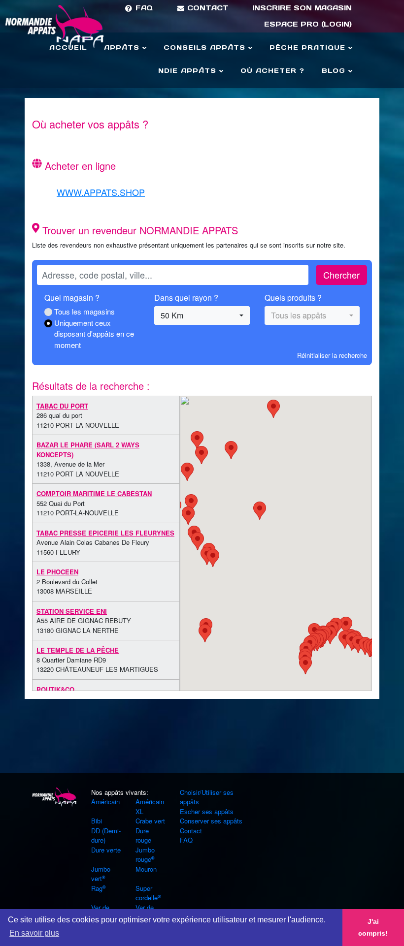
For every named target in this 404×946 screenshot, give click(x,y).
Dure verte (106, 849)
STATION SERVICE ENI (71, 611)
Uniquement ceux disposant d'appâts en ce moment (94, 333)
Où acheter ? (272, 70)
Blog (335, 70)
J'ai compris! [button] (373, 927)
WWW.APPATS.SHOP (101, 192)
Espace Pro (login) (308, 24)
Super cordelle (146, 893)
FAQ (143, 7)
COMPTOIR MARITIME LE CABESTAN (94, 493)
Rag (96, 888)
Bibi (96, 820)
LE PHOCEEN (57, 571)
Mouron (146, 869)
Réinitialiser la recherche (332, 355)
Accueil (68, 47)
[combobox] (201, 315)
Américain (105, 801)
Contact (207, 7)
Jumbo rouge (145, 854)
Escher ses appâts (207, 811)
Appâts (123, 47)
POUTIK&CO (55, 689)
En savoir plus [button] (34, 933)
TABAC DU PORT (62, 405)
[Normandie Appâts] (54, 796)
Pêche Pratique (308, 47)
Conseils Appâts (206, 47)
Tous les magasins (84, 311)
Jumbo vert (100, 873)
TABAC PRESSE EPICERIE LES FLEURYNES (105, 532)
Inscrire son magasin (302, 7)
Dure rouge (143, 835)
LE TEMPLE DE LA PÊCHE (77, 650)
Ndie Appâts (188, 70)
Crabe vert (150, 820)
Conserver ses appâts (211, 820)
